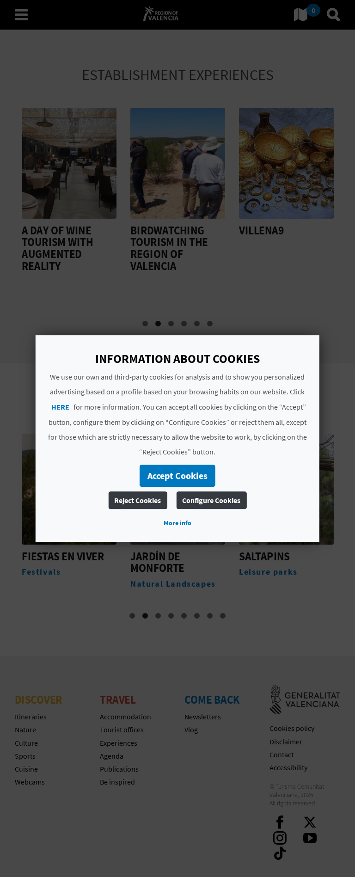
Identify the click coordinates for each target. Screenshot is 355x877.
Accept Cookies (177, 475)
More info (177, 523)
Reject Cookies (137, 500)
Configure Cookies (211, 500)
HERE (60, 406)
